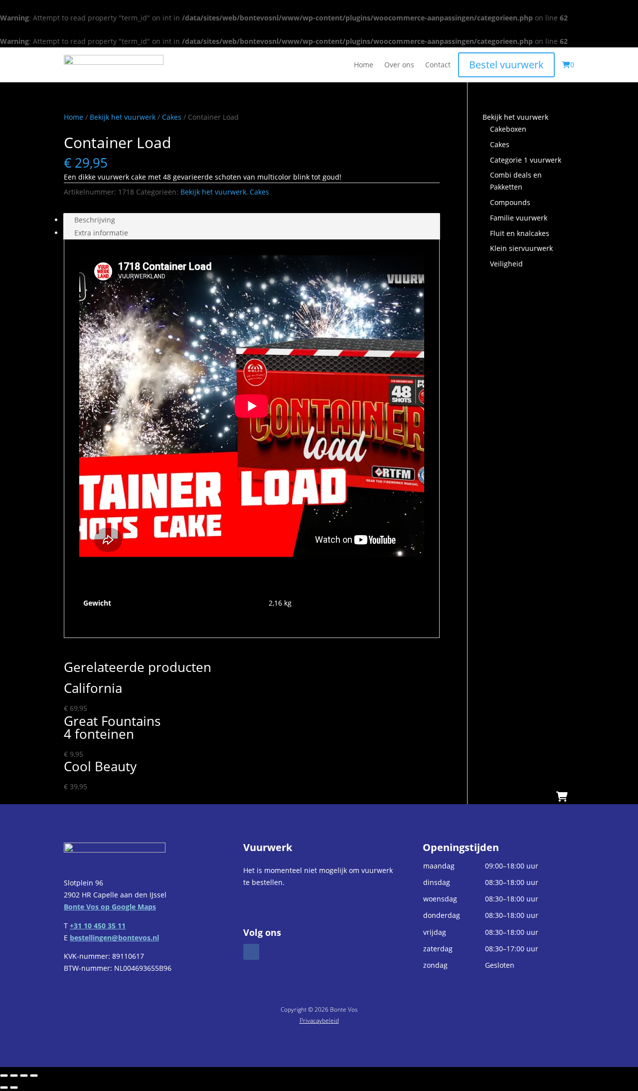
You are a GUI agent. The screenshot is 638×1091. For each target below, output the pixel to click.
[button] (498, 916)
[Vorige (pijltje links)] (4, 1087)
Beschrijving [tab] (94, 219)
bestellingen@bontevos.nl (114, 937)
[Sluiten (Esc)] (34, 1075)
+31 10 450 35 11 (98, 925)
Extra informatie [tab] (101, 232)
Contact (438, 65)
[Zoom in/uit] (4, 1075)
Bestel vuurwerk (506, 64)
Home (363, 65)
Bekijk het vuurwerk (123, 117)
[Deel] (24, 1075)
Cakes (171, 117)
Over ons (399, 65)
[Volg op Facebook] (251, 952)
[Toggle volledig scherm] (14, 1075)
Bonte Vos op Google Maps (110, 906)
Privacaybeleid (319, 1020)
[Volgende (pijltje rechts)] (14, 1087)
